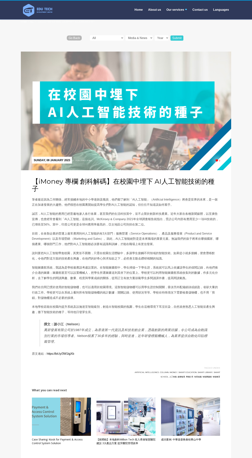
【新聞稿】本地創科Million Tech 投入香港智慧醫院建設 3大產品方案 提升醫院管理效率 (126, 441)
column (164, 372)
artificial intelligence (147, 372)
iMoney (173, 372)
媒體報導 (181, 377)
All (90, 161)
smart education (187, 372)
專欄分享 (189, 377)
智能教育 (216, 377)
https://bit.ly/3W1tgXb (60, 353)
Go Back (74, 38)
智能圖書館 (207, 377)
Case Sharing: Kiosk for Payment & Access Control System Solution (57, 441)
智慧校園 (198, 377)
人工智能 (173, 377)
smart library (205, 372)
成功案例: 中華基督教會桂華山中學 (181, 439)
